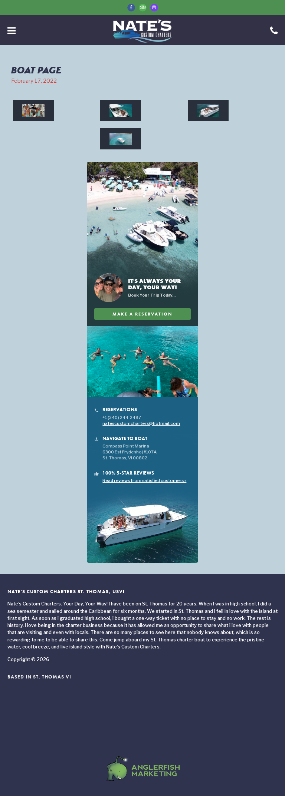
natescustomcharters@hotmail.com (141, 423)
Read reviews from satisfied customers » (144, 480)
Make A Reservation (142, 314)
